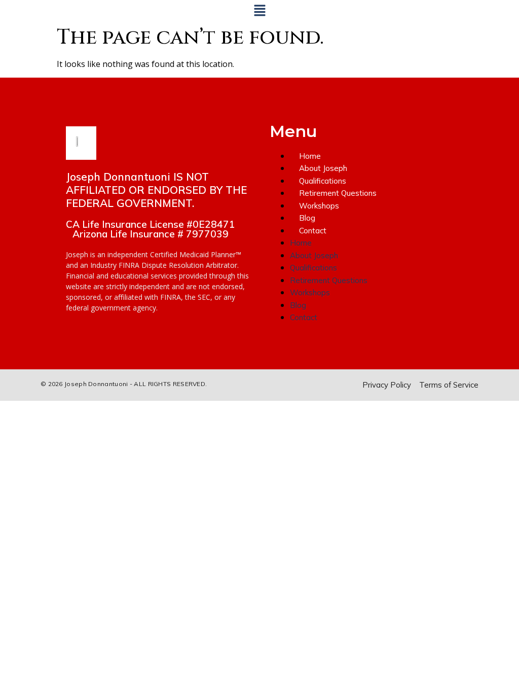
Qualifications (322, 181)
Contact (312, 230)
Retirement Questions (338, 193)
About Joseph (323, 168)
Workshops (319, 206)
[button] (259, 10)
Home (310, 156)
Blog (307, 218)
